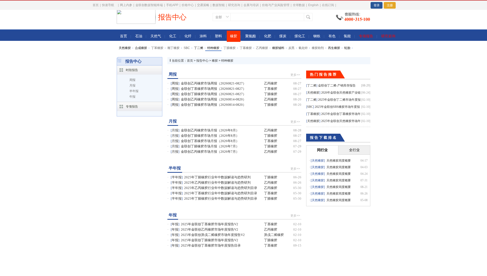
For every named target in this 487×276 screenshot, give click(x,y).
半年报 (133, 91)
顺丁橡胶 (173, 48)
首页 (96, 5)
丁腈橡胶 (229, 48)
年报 (132, 96)
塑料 (218, 36)
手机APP (172, 5)
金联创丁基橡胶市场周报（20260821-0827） (213, 89)
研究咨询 (234, 5)
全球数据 (299, 5)
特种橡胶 (227, 60)
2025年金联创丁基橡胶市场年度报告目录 (211, 245)
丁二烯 (311, 85)
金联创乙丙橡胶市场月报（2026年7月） (210, 151)
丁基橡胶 (246, 48)
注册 (390, 5)
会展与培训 (251, 5)
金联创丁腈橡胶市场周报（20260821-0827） (213, 94)
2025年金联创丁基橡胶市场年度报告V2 (209, 224)
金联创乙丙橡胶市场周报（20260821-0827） (213, 83)
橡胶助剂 (318, 48)
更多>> (295, 75)
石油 (138, 36)
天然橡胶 (313, 92)
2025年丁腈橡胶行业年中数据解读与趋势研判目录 (220, 198)
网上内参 (126, 5)
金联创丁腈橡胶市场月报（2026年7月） (210, 146)
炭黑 (291, 48)
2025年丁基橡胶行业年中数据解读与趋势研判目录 (220, 193)
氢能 (347, 36)
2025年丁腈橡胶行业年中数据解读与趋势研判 (217, 177)
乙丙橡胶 (262, 48)
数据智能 (219, 5)
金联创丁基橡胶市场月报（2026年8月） (210, 141)
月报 (132, 85)
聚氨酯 (250, 36)
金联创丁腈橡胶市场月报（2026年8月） (210, 135)
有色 (332, 36)
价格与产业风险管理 (275, 5)
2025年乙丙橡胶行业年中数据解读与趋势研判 (217, 182)
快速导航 (108, 5)
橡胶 (233, 36)
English (313, 5)
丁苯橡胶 (157, 48)
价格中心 (188, 5)
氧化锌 (303, 48)
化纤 (188, 36)
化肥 (267, 36)
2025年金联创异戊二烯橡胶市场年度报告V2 (213, 235)
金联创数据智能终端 (149, 5)
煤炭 (282, 36)
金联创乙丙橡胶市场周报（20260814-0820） (213, 99)
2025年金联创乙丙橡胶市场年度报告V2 (209, 229)
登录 (377, 5)
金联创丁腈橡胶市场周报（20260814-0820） (213, 105)
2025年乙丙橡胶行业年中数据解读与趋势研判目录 (220, 188)
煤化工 (299, 36)
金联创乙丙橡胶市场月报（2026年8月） (210, 130)
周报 (132, 80)
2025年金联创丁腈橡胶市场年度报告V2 (209, 240)
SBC (187, 48)
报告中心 (202, 60)
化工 (172, 36)
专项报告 (366, 36)
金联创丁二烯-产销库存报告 (337, 85)
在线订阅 (328, 5)
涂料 (203, 36)
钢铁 (316, 36)
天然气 (155, 36)
